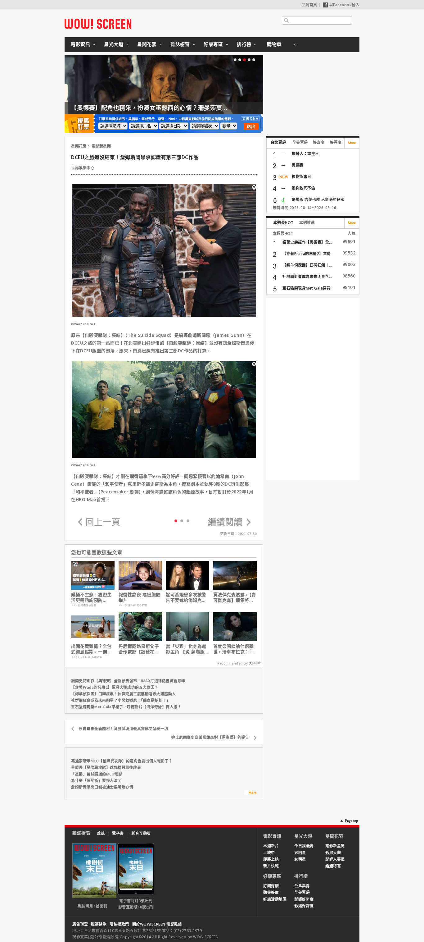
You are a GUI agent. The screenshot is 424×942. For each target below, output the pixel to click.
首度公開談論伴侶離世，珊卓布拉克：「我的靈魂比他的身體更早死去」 (234, 649)
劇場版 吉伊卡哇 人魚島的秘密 (318, 199)
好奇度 (319, 142)
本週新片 (271, 845)
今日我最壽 (304, 845)
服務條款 (98, 924)
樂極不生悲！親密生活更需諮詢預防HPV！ (91, 597)
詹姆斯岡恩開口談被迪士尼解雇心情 (102, 787)
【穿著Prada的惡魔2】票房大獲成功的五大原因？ (114, 687)
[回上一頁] (99, 522)
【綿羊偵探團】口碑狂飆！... (307, 265)
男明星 (300, 852)
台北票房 (278, 142)
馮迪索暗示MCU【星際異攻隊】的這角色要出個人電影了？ (122, 761)
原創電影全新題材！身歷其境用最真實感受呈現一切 (123, 728)
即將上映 (271, 859)
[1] (181, 521)
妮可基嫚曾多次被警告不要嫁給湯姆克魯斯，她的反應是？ (186, 597)
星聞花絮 (146, 44)
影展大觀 (333, 852)
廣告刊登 (80, 924)
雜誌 (101, 833)
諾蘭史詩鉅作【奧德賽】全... (307, 242)
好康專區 (213, 44)
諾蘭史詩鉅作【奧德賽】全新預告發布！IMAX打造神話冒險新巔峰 (128, 681)
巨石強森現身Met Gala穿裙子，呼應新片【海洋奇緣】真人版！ (126, 707)
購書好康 (271, 892)
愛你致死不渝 (303, 188)
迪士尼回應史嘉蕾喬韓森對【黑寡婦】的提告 (210, 737)
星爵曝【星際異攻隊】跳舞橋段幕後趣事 (106, 767)
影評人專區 (335, 859)
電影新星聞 (101, 146)
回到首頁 (309, 4)
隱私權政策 (119, 924)
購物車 (274, 44)
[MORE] (250, 793)
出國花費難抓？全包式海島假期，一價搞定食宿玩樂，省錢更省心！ (91, 649)
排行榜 (244, 44)
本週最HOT (283, 222)
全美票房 (300, 142)
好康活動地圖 (274, 899)
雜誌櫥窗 (180, 44)
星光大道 (113, 44)
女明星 (300, 859)
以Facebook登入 (344, 4)
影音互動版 (141, 833)
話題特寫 (333, 866)
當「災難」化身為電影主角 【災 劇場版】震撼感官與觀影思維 (187, 649)
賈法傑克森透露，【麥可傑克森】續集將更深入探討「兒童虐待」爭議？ (234, 597)
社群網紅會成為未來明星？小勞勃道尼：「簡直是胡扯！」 (120, 700)
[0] (175, 520)
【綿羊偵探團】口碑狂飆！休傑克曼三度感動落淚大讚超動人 (123, 694)
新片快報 (271, 866)
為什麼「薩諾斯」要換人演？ (96, 780)
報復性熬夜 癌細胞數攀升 (139, 597)
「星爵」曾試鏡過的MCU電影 (96, 774)
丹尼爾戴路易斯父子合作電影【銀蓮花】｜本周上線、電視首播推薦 (139, 649)
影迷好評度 (304, 905)
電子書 (118, 833)
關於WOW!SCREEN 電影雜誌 (157, 924)
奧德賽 (298, 165)
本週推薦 (307, 222)
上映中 (269, 852)
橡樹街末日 (301, 176)
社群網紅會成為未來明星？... (307, 276)
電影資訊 (80, 44)
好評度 (336, 142)
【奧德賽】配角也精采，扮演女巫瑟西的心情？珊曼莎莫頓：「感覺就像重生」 (175, 108)
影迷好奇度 (304, 899)
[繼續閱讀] (229, 522)
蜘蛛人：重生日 (305, 153)
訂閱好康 (271, 886)
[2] (188, 521)
